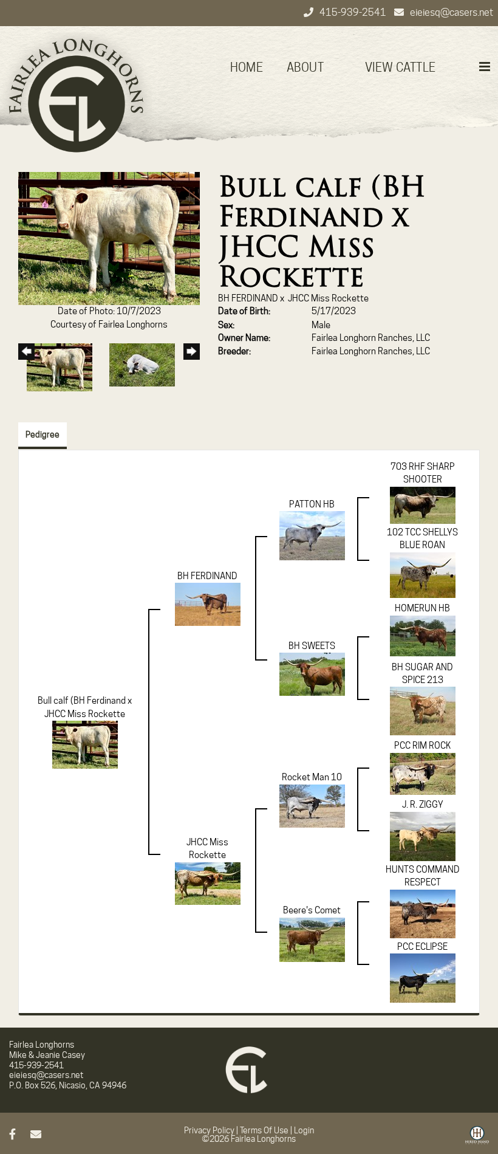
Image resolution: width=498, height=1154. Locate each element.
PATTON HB (312, 504)
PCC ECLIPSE (422, 946)
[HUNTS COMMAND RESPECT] (422, 913)
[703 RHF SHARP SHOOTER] (422, 504)
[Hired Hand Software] (477, 1139)
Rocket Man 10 (312, 777)
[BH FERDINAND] (207, 604)
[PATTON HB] (312, 534)
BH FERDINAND (248, 298)
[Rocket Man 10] (312, 805)
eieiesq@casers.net (451, 12)
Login (304, 1130)
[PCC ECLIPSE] (422, 977)
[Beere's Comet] (312, 938)
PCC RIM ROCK (422, 745)
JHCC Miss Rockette (328, 298)
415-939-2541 (353, 12)
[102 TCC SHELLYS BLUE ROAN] (422, 574)
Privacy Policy (209, 1130)
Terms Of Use (264, 1130)
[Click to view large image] (109, 237)
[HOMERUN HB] (422, 635)
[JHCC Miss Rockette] (207, 883)
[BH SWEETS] (312, 673)
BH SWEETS (311, 646)
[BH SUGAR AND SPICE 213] (422, 710)
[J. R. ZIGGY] (422, 835)
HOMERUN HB (422, 608)
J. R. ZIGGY (422, 804)
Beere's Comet (312, 910)
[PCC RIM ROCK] (422, 773)
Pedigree (43, 434)
